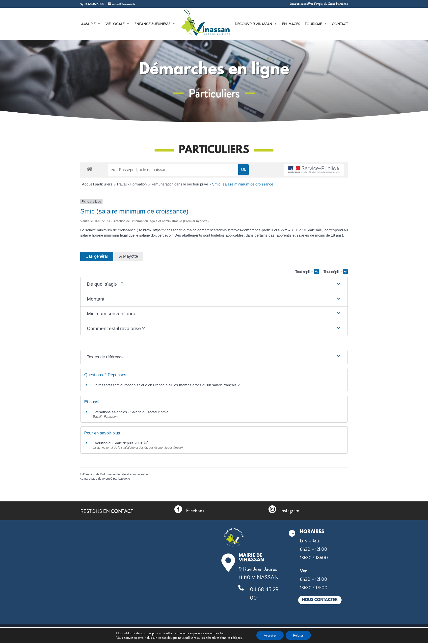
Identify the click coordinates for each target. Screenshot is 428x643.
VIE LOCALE (115, 23)
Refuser (298, 635)
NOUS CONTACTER (320, 600)
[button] (214, 284)
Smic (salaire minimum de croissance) (243, 184)
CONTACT (340, 23)
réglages (236, 637)
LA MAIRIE (88, 23)
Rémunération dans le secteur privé (180, 184)
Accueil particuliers (97, 184)
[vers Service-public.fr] (314, 170)
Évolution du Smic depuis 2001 (118, 443)
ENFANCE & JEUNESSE (152, 23)
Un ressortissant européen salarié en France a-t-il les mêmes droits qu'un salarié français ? (166, 385)
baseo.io (124, 478)
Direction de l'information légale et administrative (116, 474)
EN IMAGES (291, 23)
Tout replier (304, 272)
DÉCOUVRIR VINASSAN (253, 23)
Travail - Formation (132, 184)
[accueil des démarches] (89, 168)
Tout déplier (333, 272)
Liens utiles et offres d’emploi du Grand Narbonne (319, 4)
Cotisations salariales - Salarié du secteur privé (130, 412)
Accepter (270, 635)
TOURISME (313, 23)
